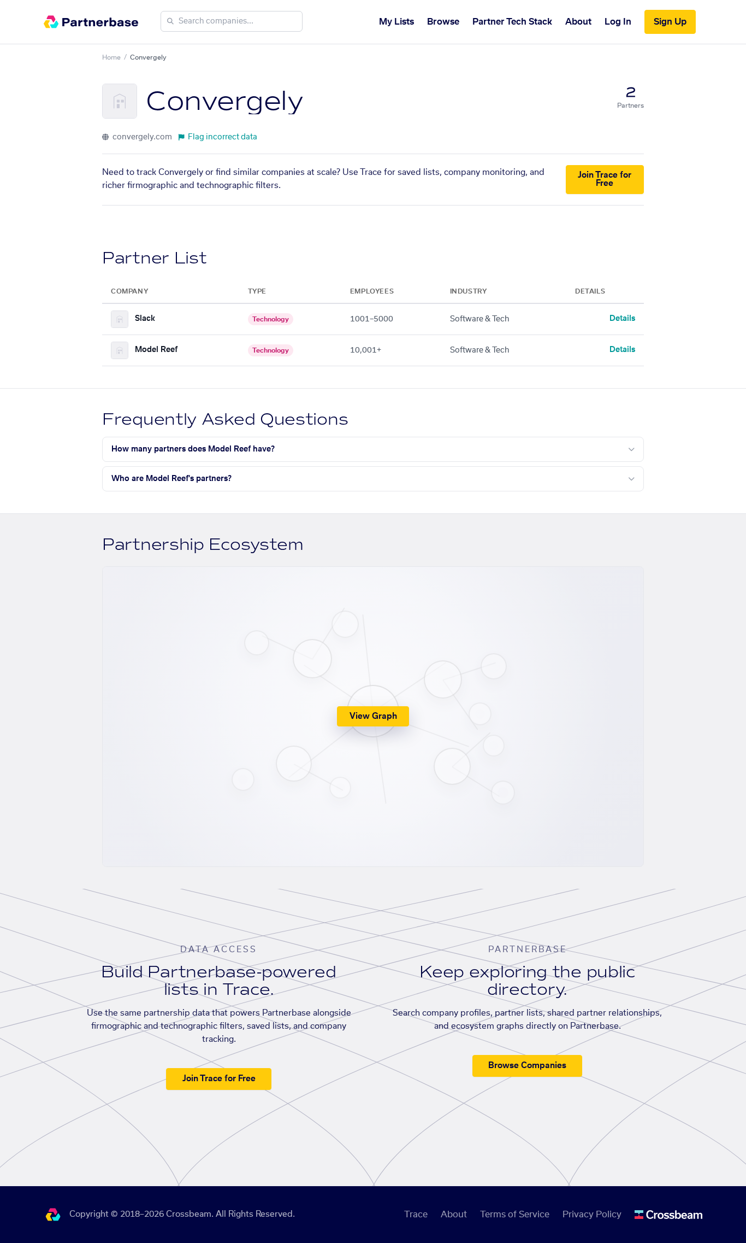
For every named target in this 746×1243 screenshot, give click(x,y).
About (578, 21)
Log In (618, 21)
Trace (416, 1214)
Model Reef (156, 350)
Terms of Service (514, 1214)
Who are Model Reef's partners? (171, 479)
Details (622, 319)
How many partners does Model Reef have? (193, 449)
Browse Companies (527, 1066)
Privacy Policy (592, 1214)
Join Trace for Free (604, 179)
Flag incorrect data (222, 137)
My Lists (396, 21)
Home (111, 57)
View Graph (373, 716)
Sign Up (670, 21)
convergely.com (141, 137)
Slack (145, 319)
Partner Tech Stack (512, 21)
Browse (443, 21)
